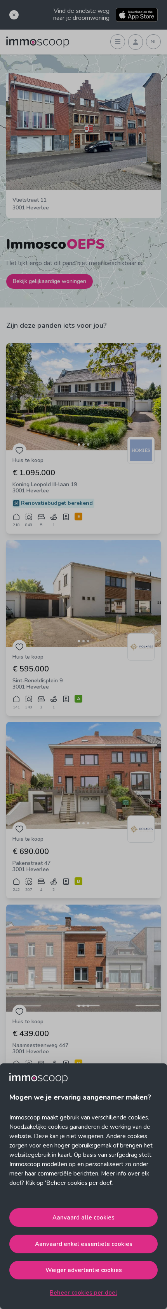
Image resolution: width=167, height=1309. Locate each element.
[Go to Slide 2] (83, 444)
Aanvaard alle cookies (83, 1217)
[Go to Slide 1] (79, 444)
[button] (83, 396)
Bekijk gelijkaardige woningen (49, 281)
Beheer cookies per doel (83, 1293)
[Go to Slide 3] (88, 444)
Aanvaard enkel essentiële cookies (83, 1244)
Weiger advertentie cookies (83, 1270)
